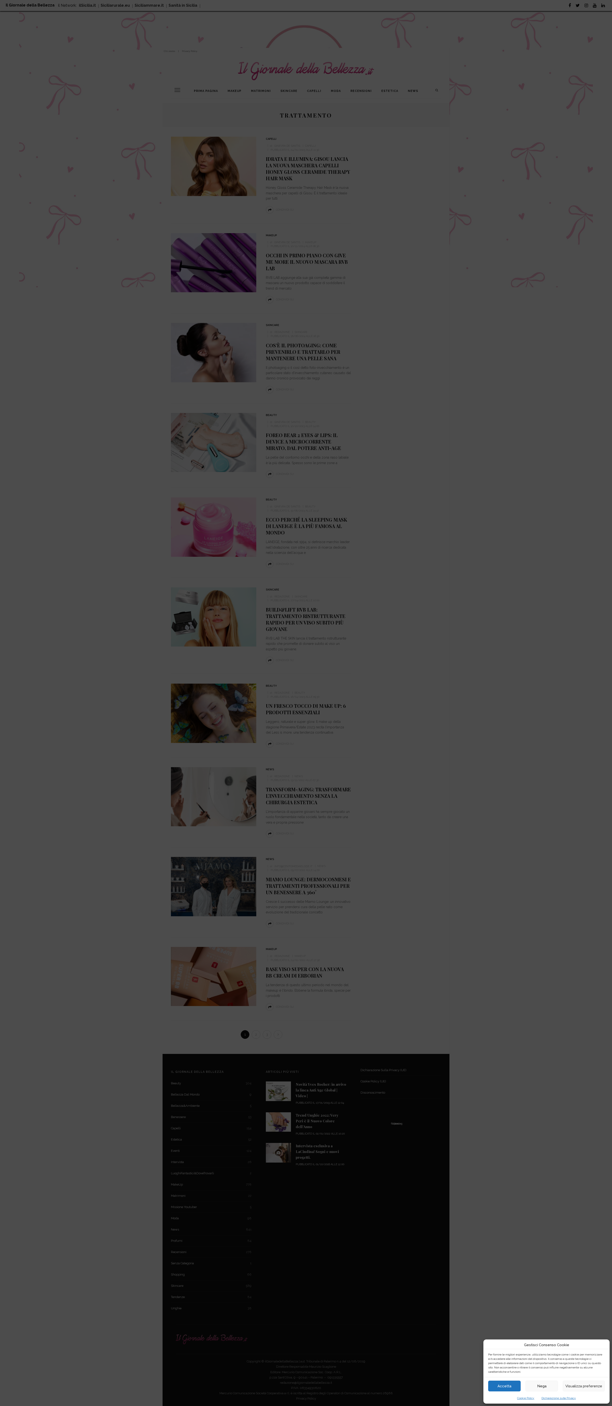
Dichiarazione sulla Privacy (558, 1398)
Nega (541, 1386)
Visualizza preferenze (583, 1386)
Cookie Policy (525, 1398)
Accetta (504, 1386)
